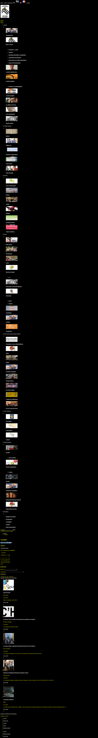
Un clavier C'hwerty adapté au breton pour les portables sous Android (19, 619)
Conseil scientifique (10, 81)
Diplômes (8, 213)
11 (9, 577)
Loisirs (7, 262)
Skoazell (10, 303)
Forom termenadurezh (11, 466)
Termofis (8, 452)
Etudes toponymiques (11, 527)
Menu (2, 2)
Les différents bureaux (11, 104)
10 (8, 577)
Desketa (7, 194)
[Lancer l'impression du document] (8, 543)
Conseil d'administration (11, 72)
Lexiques (8, 524)
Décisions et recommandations (15, 86)
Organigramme (9, 35)
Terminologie (9, 331)
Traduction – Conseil (13, 49)
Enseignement (9, 253)
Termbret (11, 52)
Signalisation (9, 312)
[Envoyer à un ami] (9, 543)
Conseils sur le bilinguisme (12, 399)
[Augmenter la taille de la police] (3, 543)
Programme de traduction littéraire (14, 286)
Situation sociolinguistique (12, 154)
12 (10, 577)
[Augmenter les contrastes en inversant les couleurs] (4, 543)
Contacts (8, 439)
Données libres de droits (11, 509)
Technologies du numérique (15, 57)
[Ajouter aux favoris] (10, 543)
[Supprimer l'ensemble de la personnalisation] (6, 543)
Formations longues (10, 222)
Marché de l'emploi (10, 272)
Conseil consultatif (10, 95)
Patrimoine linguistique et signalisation (17, 55)
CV (9, 277)
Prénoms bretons (10, 380)
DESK (10, 301)
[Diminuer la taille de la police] (1, 543)
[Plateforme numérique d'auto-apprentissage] (12, 192)
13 (11, 577)
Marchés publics (9, 123)
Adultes (7, 204)
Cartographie (9, 430)
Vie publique (9, 521)
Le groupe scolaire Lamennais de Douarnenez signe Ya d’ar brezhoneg (19, 646)
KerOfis (7, 481)
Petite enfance (9, 244)
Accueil (4, 533)
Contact (28, 2)
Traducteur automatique (11, 490)
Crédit (4, 725)
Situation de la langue (11, 516)
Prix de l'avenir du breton (12, 408)
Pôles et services (9, 44)
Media (7, 353)
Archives (11, 472)
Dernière (15, 577)
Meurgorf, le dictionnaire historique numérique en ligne (15, 672)
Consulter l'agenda (4, 548)
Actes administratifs (10, 114)
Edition (7, 362)
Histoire (7, 136)
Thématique (3, 571)
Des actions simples (10, 390)
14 (12, 577)
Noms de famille (9, 172)
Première (3, 577)
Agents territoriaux (10, 231)
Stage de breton (6, 592)
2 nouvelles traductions (8, 699)
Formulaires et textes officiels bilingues (14, 344)
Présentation (9, 421)
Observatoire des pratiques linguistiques (18, 60)
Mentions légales (6, 728)
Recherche (10, 2)
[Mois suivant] (6, 552)
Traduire (8, 322)
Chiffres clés (8, 145)
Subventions (8, 295)
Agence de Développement (14, 62)
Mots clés (3, 569)
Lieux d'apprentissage (11, 185)
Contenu (5, 2)
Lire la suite (5, 602)
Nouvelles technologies (11, 371)
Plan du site (5, 720)
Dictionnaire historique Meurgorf (13, 499)
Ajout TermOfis (12, 457)
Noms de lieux (9, 163)
